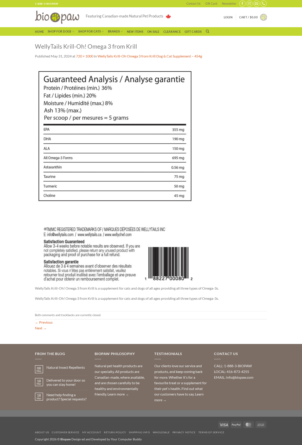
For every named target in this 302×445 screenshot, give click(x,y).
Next (41, 328)
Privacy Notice (184, 432)
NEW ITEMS (135, 31)
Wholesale (161, 432)
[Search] (207, 31)
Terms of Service (211, 432)
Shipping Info (139, 432)
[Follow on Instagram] (249, 3)
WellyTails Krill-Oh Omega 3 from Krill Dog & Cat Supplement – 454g (149, 56)
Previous (44, 322)
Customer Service (65, 432)
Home (39, 31)
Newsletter (229, 3)
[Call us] (263, 3)
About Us (42, 432)
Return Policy (115, 432)
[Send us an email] (256, 3)
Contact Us (193, 3)
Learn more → (118, 394)
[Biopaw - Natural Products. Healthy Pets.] (57, 17)
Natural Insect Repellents (65, 367)
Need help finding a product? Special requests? (66, 397)
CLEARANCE (172, 31)
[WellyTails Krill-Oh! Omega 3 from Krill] (114, 174)
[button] (253, 17)
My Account (91, 432)
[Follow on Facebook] (242, 3)
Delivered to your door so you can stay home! (65, 382)
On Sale (153, 31)
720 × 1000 (84, 56)
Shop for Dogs (59, 31)
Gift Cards (193, 31)
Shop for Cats (89, 31)
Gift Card (211, 3)
